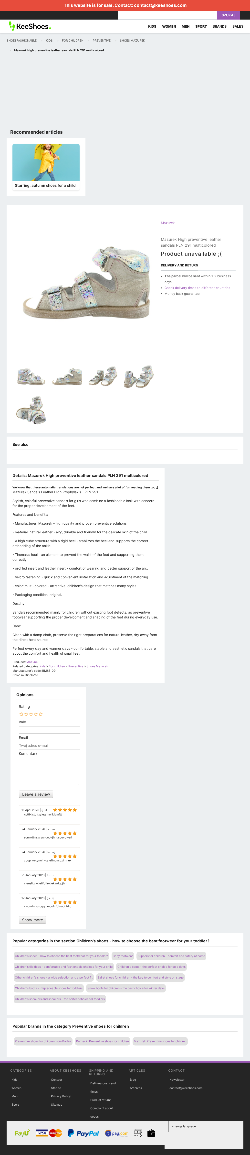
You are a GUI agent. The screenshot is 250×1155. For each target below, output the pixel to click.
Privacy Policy (61, 1096)
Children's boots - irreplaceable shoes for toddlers (49, 988)
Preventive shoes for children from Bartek (43, 1041)
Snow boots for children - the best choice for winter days (126, 988)
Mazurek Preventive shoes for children (160, 1041)
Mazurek (168, 223)
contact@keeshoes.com (160, 5)
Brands (220, 26)
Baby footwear (123, 956)
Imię (22, 722)
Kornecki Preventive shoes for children (102, 1041)
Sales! (238, 26)
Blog (133, 1079)
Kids (14, 1079)
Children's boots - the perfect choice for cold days (151, 966)
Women (16, 1088)
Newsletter (176, 1079)
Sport (15, 1104)
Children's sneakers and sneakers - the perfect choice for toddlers (60, 999)
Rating (24, 706)
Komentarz (28, 753)
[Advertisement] (125, 92)
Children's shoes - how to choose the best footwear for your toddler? (61, 956)
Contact (56, 1079)
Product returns (100, 1100)
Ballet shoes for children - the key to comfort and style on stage (140, 977)
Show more (32, 919)
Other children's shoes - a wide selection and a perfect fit (54, 977)
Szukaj (228, 15)
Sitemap (56, 1104)
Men (14, 1096)
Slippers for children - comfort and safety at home (171, 956)
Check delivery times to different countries (197, 288)
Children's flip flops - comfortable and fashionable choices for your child (64, 966)
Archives (136, 1088)
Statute (56, 1088)
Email (23, 738)
